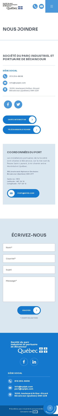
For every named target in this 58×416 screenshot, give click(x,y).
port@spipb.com (23, 389)
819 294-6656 (16, 76)
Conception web (26, 412)
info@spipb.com (17, 83)
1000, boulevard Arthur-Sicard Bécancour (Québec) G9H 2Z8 (24, 89)
